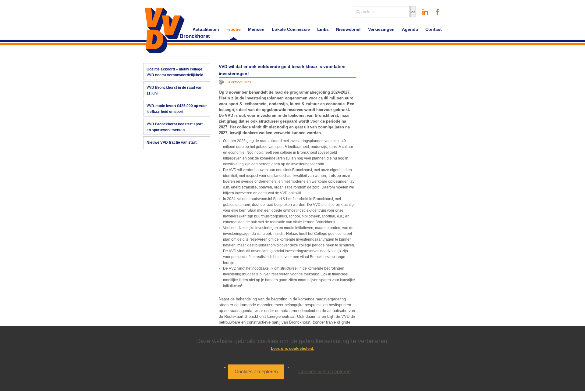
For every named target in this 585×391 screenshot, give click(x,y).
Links (323, 29)
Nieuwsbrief (348, 29)
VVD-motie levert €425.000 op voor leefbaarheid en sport (177, 109)
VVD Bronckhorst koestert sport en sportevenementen (175, 127)
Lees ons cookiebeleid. (292, 348)
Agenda (410, 29)
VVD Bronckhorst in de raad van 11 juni (174, 90)
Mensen (256, 29)
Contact (433, 29)
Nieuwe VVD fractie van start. (172, 142)
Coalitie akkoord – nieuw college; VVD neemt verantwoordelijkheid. (175, 72)
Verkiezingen (381, 29)
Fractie (233, 29)
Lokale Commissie (291, 29)
